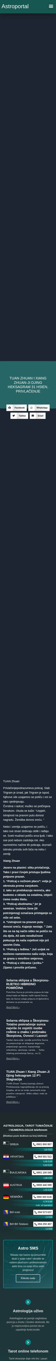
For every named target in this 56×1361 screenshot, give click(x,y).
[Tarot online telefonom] (28, 1342)
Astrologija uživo (28, 1311)
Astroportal (15, 6)
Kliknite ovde (28, 1278)
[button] (50, 6)
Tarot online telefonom (28, 1351)
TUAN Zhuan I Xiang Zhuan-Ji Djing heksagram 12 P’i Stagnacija (28, 1075)
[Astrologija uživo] (28, 1302)
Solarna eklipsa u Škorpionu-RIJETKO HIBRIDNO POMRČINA (27, 984)
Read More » (13, 1007)
